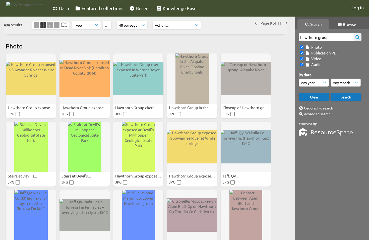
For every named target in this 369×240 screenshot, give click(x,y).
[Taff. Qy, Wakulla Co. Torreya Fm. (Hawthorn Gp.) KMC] (246, 147)
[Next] (285, 23)
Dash (63, 8)
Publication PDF (324, 52)
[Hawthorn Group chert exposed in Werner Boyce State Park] (138, 78)
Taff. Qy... (231, 175)
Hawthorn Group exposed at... (141, 175)
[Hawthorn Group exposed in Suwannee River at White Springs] (31, 78)
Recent (142, 8)
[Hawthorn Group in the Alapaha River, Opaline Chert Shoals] (192, 78)
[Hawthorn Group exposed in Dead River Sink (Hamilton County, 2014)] (84, 78)
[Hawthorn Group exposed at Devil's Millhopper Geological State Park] (138, 147)
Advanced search (317, 113)
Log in (357, 7)
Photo (316, 47)
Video (315, 58)
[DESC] (107, 25)
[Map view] (64, 25)
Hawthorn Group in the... (190, 107)
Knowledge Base (179, 8)
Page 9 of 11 (271, 23)
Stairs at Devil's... (23, 175)
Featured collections (102, 8)
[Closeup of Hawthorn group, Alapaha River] (246, 78)
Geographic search (318, 108)
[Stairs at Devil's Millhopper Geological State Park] (31, 147)
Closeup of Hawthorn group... (248, 107)
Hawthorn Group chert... (136, 107)
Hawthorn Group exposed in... (34, 107)
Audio (316, 64)
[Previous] (256, 23)
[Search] (357, 37)
